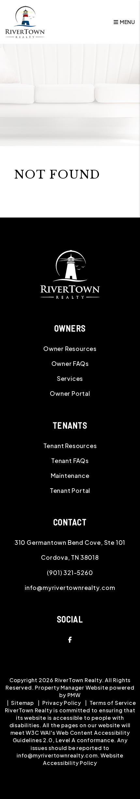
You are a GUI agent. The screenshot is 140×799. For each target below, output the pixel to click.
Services (70, 378)
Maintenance (70, 475)
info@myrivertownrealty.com (70, 587)
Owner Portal (70, 393)
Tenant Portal (70, 490)
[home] (25, 21)
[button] (70, 639)
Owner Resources (70, 348)
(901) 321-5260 (70, 572)
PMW (74, 695)
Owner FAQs (70, 363)
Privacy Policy (61, 702)
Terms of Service (113, 702)
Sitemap (22, 702)
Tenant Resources (70, 445)
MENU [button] (127, 22)
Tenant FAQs (70, 460)
